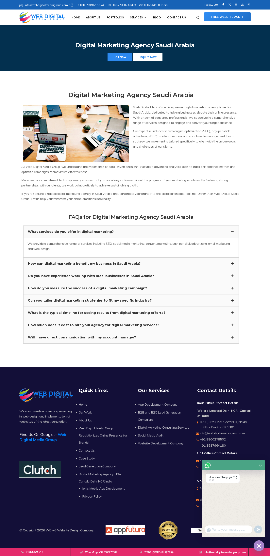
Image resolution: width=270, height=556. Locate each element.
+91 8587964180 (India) (153, 5)
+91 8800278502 (213, 439)
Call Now (119, 57)
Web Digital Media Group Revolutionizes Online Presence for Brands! (103, 435)
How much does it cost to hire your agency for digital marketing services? (93, 325)
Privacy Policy (92, 496)
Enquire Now (148, 57)
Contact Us (176, 17)
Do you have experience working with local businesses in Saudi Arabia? (91, 276)
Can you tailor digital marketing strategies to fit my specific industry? (90, 300)
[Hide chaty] (259, 545)
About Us (93, 17)
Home (76, 17)
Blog (157, 17)
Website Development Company (161, 443)
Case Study (87, 458)
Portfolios (115, 17)
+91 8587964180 (213, 445)
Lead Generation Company (97, 466)
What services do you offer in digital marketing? (71, 232)
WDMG (51, 530)
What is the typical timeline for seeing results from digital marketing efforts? (96, 313)
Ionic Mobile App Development (103, 488)
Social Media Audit (150, 435)
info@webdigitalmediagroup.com (46, 5)
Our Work (85, 412)
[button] (131, 232)
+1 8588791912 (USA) (89, 5)
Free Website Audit (227, 17)
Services (136, 17)
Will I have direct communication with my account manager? (82, 337)
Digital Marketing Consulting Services (163, 427)
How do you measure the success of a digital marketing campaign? (87, 288)
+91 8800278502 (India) (121, 5)
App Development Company (157, 404)
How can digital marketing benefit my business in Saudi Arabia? (84, 264)
